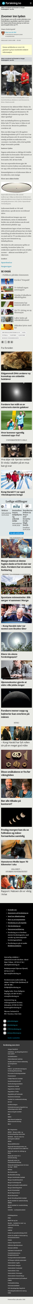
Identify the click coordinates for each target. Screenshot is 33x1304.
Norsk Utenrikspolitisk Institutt (17, 1198)
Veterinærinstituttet (13, 1285)
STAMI (10, 1240)
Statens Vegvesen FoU (14, 1242)
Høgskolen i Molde (13, 1086)
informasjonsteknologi (11, 332)
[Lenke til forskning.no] (14, 2)
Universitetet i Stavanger (15, 1273)
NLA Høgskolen (12, 1129)
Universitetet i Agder (14, 1263)
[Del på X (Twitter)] (5, 342)
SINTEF (10, 1230)
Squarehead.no (6, 262)
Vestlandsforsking (13, 1283)
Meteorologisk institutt (15, 1111)
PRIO (9, 1218)
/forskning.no (12, 1025)
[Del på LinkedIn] (8, 342)
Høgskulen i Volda (13, 1091)
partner (13, 335)
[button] (2, 506)
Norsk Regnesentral (14, 1193)
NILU (9, 1124)
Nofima (10, 1169)
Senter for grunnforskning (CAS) (17, 1233)
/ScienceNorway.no (14, 1033)
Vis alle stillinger (16, 533)
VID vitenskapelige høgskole (16, 1288)
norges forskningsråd (10, 338)
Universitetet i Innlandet (15, 1268)
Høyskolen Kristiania (14, 1096)
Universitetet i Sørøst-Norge (16, 1276)
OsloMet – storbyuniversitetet (16, 1210)
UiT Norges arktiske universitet (17, 1260)
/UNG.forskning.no (14, 1029)
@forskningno (12, 1021)
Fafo (9, 1066)
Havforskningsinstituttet (15, 1083)
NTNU (9, 1141)
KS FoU (10, 1102)
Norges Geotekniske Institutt (16, 1177)
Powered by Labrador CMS (16, 1299)
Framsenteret (12, 1076)
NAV (9, 1114)
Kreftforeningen (12, 1104)
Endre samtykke (14, 1038)
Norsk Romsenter (13, 1195)
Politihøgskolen (13, 1215)
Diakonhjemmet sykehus (15, 1059)
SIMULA (10, 1227)
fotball (5, 335)
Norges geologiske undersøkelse (17, 1185)
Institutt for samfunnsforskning (17, 1099)
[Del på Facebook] (2, 342)
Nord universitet (12, 1172)
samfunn (21, 335)
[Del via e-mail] (11, 342)
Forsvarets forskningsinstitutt (17, 1073)
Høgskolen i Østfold (14, 1089)
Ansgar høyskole (13, 1049)
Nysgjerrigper (6, 266)
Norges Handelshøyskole (15, 1180)
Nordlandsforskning (14, 1174)
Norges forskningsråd (14, 1182)
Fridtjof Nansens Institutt (15, 1078)
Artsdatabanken (12, 1056)
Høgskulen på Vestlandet (15, 1094)
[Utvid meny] (30, 3)
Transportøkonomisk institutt (17, 1257)
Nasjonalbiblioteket (13, 1144)
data (24, 332)
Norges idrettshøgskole (15, 1187)
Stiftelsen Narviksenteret (15, 1245)
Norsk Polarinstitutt (14, 1190)
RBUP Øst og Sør (13, 1220)
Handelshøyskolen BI (14, 1081)
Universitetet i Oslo (13, 1270)
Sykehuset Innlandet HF (15, 1250)
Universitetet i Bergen (14, 1265)
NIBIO (9, 1117)
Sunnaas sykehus (13, 1248)
